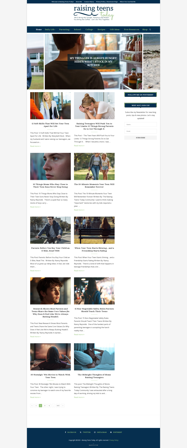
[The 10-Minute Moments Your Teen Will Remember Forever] (94, 166)
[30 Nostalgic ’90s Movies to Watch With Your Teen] (50, 356)
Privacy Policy (113, 440)
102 (58, 406)
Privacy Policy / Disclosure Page (107, 1)
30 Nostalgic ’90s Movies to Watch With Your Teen (50, 376)
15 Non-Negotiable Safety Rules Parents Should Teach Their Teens (94, 310)
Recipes (101, 29)
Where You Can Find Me (127, 1)
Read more (34, 146)
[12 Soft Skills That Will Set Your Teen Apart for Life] (50, 105)
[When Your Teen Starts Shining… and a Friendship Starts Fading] (94, 230)
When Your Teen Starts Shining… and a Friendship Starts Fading (94, 249)
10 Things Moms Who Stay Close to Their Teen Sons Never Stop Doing (50, 185)
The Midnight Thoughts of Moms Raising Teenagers (94, 376)
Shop (144, 29)
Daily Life (50, 29)
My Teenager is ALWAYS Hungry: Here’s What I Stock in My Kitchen (93, 61)
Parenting (64, 29)
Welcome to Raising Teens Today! (63, 1)
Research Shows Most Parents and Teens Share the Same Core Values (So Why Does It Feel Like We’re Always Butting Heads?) (50, 312)
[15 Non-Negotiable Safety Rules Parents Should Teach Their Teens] (94, 290)
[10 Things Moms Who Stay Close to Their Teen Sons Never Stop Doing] (50, 166)
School (77, 29)
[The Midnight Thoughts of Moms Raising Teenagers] (94, 356)
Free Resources (131, 29)
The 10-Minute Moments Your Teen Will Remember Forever (94, 185)
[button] (31, 61)
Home (39, 29)
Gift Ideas (114, 29)
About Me (79, 1)
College (89, 29)
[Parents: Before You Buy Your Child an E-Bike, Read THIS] (50, 230)
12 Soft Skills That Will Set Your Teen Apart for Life (50, 124)
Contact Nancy (89, 1)
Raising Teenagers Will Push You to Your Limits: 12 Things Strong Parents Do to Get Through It (94, 126)
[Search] (150, 29)
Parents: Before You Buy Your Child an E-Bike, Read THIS (50, 249)
